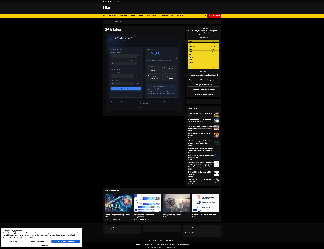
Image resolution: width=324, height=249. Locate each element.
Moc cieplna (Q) (116, 52)
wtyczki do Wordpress (154, 107)
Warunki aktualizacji (191, 230)
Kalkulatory (164, 16)
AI (106, 210)
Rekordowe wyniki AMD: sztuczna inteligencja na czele (204, 80)
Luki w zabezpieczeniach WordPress (203, 94)
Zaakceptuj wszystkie (66, 242)
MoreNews (172, 244)
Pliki (172, 16)
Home (104, 16)
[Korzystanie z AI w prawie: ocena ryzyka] (205, 203)
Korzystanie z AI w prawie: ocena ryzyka (204, 90)
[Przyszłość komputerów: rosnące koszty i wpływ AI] (118, 203)
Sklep (133, 16)
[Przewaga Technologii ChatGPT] (176, 203)
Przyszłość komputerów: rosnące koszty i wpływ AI (204, 75)
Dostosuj (13, 242)
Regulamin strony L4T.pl (192, 228)
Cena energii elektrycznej (117, 73)
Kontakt (162, 240)
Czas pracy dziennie (117, 80)
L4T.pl (107, 7)
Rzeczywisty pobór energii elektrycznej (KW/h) (124, 60)
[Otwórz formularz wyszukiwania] (205, 15)
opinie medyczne (152, 247)
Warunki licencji (189, 232)
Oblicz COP (127, 89)
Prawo (195, 210)
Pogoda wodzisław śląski (162, 247)
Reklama (156, 240)
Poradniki (180, 16)
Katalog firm (108, 230)
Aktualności (112, 16)
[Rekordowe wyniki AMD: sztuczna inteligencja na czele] (147, 203)
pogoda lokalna (172, 247)
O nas (150, 240)
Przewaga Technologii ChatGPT (203, 85)
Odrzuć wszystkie (37, 242)
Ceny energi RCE (110, 228)
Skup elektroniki (152, 16)
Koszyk (141, 16)
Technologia (124, 16)
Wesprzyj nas (170, 240)
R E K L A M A (204, 28)
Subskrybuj (216, 16)
